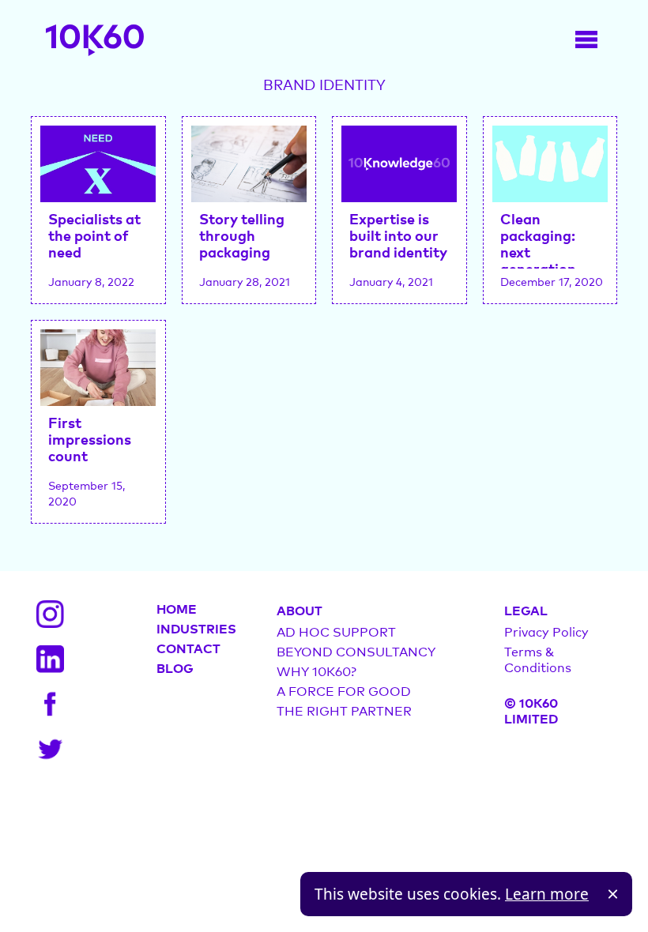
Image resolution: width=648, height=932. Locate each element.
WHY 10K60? (316, 670)
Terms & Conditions (537, 659)
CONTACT (188, 648)
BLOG (175, 667)
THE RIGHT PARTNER (344, 710)
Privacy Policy (546, 631)
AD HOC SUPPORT (336, 631)
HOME (176, 608)
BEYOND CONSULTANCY (356, 651)
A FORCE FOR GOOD (344, 690)
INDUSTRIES (196, 628)
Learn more (547, 894)
